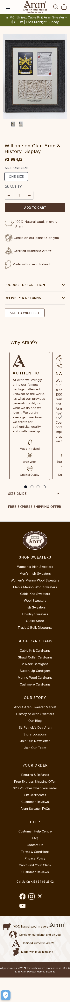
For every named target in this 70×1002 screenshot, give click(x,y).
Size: (16, 168)
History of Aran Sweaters (35, 714)
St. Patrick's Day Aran (35, 727)
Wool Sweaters (35, 600)
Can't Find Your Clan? (35, 865)
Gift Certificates (35, 795)
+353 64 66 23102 (42, 881)
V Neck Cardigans (35, 664)
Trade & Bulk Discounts (35, 628)
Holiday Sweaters (35, 614)
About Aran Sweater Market (35, 707)
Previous (9, 416)
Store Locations (35, 734)
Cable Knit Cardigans (35, 650)
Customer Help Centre (35, 831)
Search (56, 7)
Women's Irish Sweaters (35, 567)
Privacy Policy (35, 858)
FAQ (35, 838)
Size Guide (17, 494)
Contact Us (35, 845)
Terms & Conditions (35, 852)
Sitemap (50, 971)
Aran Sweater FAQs (35, 809)
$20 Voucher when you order (35, 788)
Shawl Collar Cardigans (35, 657)
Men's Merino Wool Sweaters (35, 587)
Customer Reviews (35, 802)
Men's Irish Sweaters (35, 573)
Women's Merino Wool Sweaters (35, 580)
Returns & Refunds (35, 775)
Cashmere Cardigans (35, 684)
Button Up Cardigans (35, 671)
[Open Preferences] (5, 995)
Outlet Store (35, 621)
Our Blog (35, 721)
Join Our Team (35, 748)
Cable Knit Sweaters (35, 594)
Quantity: (13, 187)
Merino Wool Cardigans (35, 677)
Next (61, 416)
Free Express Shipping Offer (34, 507)
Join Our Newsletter (35, 741)
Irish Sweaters (35, 607)
